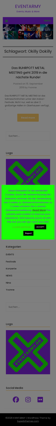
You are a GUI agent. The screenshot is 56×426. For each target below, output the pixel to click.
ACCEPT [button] (40, 226)
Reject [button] (28, 233)
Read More (39, 210)
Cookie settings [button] (21, 226)
